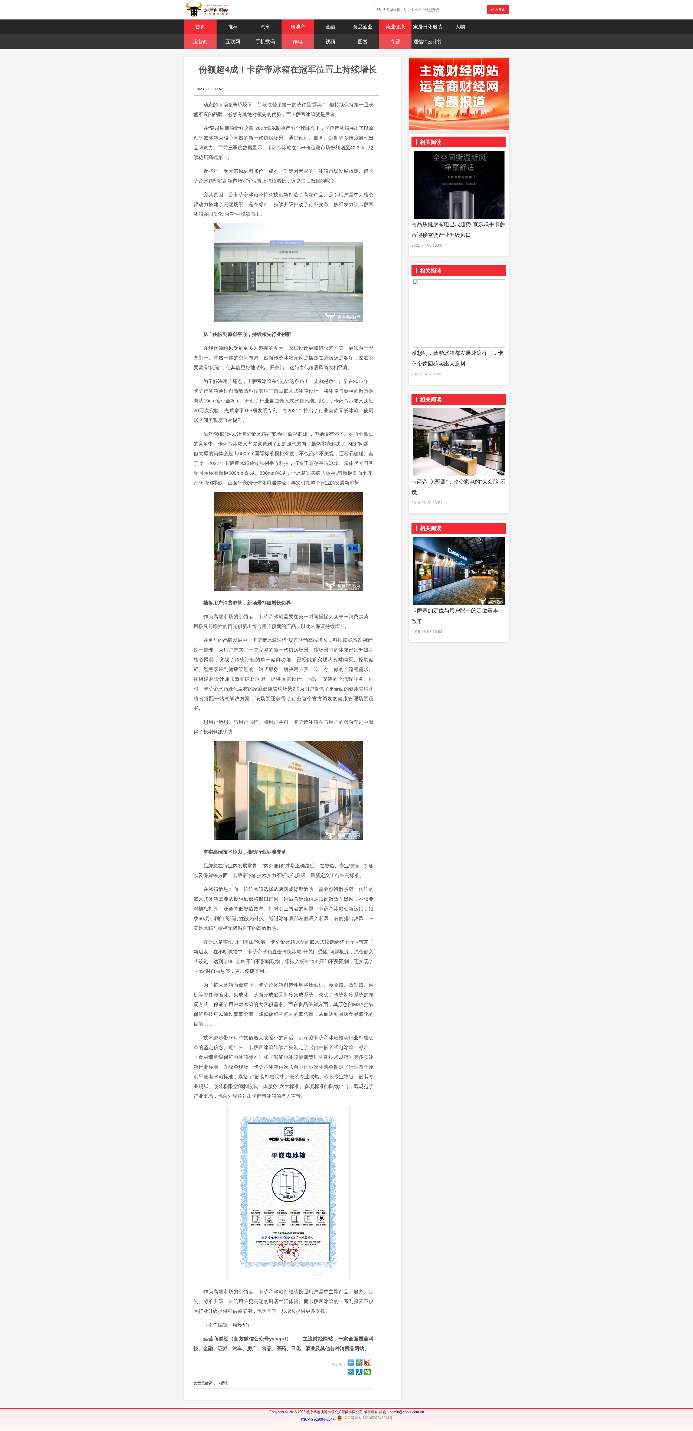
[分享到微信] (367, 1372)
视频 (330, 41)
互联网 (232, 41)
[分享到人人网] (359, 1372)
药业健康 (395, 26)
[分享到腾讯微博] (351, 1372)
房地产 (297, 26)
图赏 (363, 41)
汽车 (265, 26)
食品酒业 (362, 26)
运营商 (200, 41)
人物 (460, 26)
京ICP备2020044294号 (318, 1419)
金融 (330, 26)
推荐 (233, 26)
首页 (200, 26)
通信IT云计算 (427, 41)
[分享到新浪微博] (367, 1362)
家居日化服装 (427, 26)
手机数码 (265, 41)
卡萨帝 (223, 1383)
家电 (298, 41)
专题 (395, 41)
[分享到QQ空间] (359, 1362)
